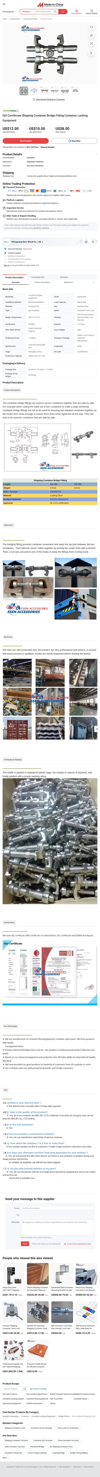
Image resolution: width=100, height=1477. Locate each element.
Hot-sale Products (10, 1394)
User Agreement (64, 1467)
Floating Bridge (58, 1453)
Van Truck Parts (56, 1398)
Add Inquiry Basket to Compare (50, 99)
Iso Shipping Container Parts (61, 1446)
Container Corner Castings (41, 1428)
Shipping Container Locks (15, 1428)
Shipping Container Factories (16, 1440)
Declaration (77, 1467)
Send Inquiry (26, 141)
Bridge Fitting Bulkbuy (79, 1453)
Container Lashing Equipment (15, 1398)
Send (25, 1243)
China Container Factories (68, 1440)
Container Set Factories (42, 1440)
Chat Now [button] (75, 141)
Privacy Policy (89, 1467)
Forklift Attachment (34, 1403)
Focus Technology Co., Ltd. (33, 1467)
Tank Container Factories (15, 1446)
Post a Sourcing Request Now (77, 1244)
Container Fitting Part (13, 1453)
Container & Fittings (30, 19)
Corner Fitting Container (37, 1453)
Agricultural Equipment (12, 1403)
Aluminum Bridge (37, 1446)
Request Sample (47, 147)
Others (52, 1403)
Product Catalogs (39, 1388)
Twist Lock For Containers (68, 1428)
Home (5, 19)
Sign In (6, 265)
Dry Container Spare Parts (36, 1394)
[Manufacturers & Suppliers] (50, 4)
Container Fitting (46, 19)
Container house (80, 1398)
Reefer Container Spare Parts (61, 1394)
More (5, 1457)
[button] (89, 282)
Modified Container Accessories (86, 1394)
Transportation (15, 19)
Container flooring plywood (37, 1398)
